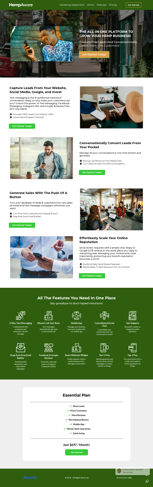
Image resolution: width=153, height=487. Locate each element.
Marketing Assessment (72, 5)
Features (101, 5)
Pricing (113, 5)
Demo (90, 5)
